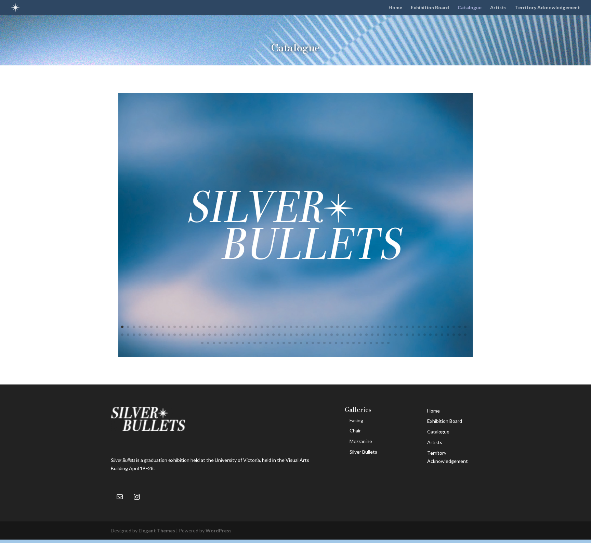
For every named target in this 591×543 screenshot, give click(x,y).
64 (140, 334)
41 (355, 327)
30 (291, 327)
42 (360, 327)
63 (134, 334)
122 (208, 343)
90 (291, 334)
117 (448, 334)
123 (214, 343)
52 (419, 327)
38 (337, 327)
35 (320, 327)
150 (371, 343)
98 (337, 334)
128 (243, 343)
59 (459, 327)
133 (272, 343)
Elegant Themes (157, 530)
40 (349, 327)
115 (436, 334)
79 (227, 334)
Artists (498, 7)
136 (289, 343)
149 (365, 343)
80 (233, 334)
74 (198, 334)
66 (151, 334)
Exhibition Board (430, 7)
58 (453, 327)
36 (326, 327)
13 (192, 327)
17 (215, 327)
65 (145, 334)
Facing (356, 420)
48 (395, 327)
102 (360, 334)
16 (209, 327)
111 (413, 334)
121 (202, 343)
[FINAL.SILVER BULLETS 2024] (295, 355)
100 (349, 334)
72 (186, 334)
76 (209, 334)
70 (174, 334)
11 (180, 327)
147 (353, 343)
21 (238, 327)
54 (430, 327)
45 (378, 327)
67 (157, 334)
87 (273, 334)
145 (342, 343)
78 (221, 334)
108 (395, 334)
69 (169, 334)
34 (314, 327)
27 (273, 327)
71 (180, 334)
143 (330, 343)
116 (442, 334)
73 (192, 334)
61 (122, 334)
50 (407, 327)
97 (331, 334)
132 (266, 343)
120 (465, 334)
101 (355, 334)
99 (343, 334)
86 (267, 334)
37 (331, 327)
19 (227, 327)
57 (448, 327)
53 (424, 327)
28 (279, 327)
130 (254, 343)
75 (203, 334)
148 (359, 343)
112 (419, 334)
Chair (355, 430)
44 (372, 327)
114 (430, 334)
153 (388, 343)
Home (395, 7)
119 (459, 334)
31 (297, 327)
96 (326, 334)
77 (215, 334)
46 (384, 327)
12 (186, 327)
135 (284, 343)
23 (250, 327)
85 (262, 334)
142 (324, 343)
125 (225, 343)
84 (256, 334)
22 (244, 327)
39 (343, 327)
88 (279, 334)
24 (256, 327)
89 (285, 334)
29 (285, 327)
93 (308, 334)
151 (377, 343)
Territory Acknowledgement (547, 7)
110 (407, 334)
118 (453, 334)
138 (301, 343)
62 (128, 334)
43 (366, 327)
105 (378, 334)
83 (250, 334)
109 (401, 334)
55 (436, 327)
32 (302, 327)
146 (347, 343)
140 (313, 343)
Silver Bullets (363, 452)
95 (320, 334)
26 (267, 327)
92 (302, 334)
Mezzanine (361, 441)
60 (465, 327)
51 (413, 327)
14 (198, 327)
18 (221, 327)
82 (244, 334)
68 (163, 334)
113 (424, 334)
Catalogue (470, 7)
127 (237, 343)
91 (297, 334)
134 (278, 343)
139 (307, 343)
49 (401, 327)
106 (384, 334)
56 (442, 327)
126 (231, 343)
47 (390, 327)
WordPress (219, 530)
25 (262, 327)
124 (220, 343)
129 (249, 343)
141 (318, 343)
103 (366, 334)
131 (260, 343)
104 (372, 334)
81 (238, 334)
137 (295, 343)
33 (308, 327)
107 (390, 334)
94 (314, 334)
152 (382, 343)
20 (233, 327)
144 (336, 343)
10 (174, 327)
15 (203, 327)
